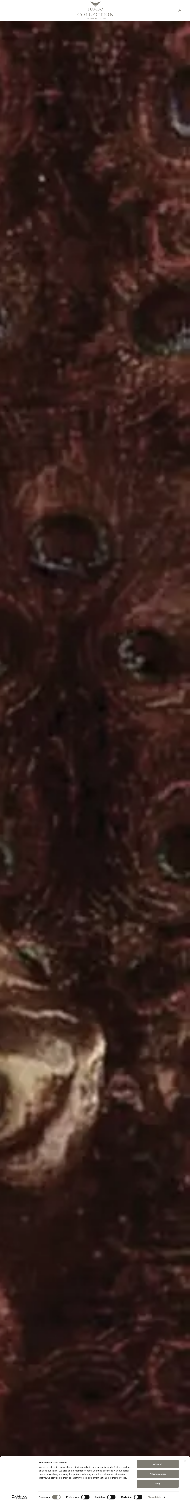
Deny (157, 1483)
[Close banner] (185, 1461)
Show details (154, 1497)
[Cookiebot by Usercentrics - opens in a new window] (19, 1497)
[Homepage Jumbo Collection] (95, 10)
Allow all (157, 1464)
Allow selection (158, 1474)
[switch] (85, 1497)
